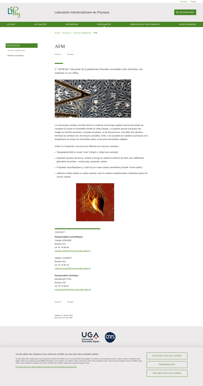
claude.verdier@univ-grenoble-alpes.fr (73, 251)
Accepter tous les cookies (167, 356)
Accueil (57, 33)
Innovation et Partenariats (145, 24)
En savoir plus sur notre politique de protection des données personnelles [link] (46, 367)
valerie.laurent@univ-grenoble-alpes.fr (73, 268)
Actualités (40, 24)
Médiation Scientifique (16, 55)
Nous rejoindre (187, 24)
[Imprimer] (64, 54)
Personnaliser (167, 364)
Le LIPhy (11, 24)
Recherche (72, 24)
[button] (76, 54)
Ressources (104, 24)
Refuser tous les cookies (167, 373)
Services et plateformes (82, 33)
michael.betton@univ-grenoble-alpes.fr (73, 289)
